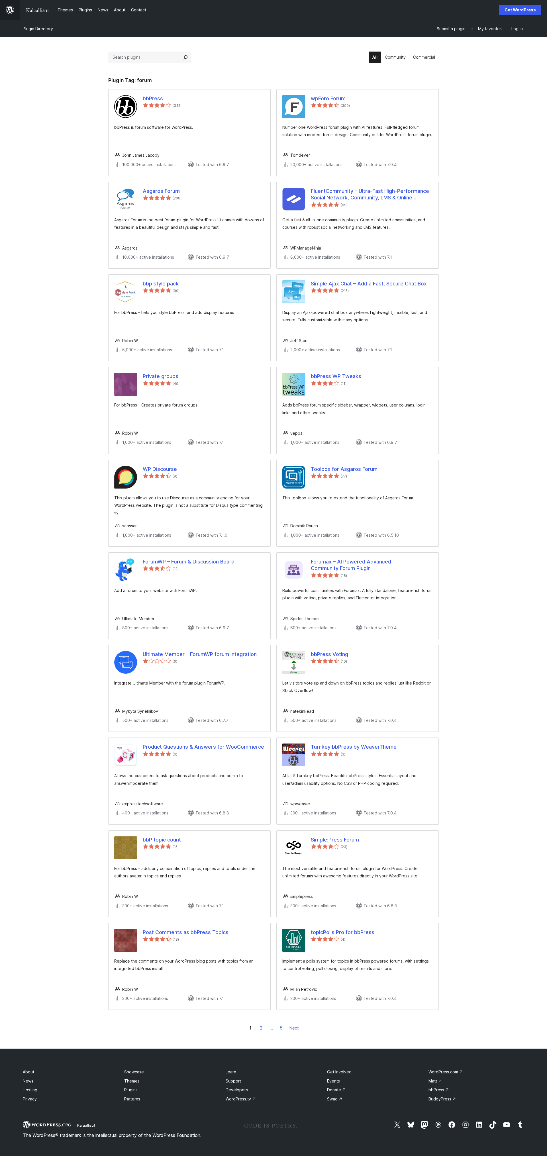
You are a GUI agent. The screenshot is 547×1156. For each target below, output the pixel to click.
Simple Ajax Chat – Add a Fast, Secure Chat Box (369, 284)
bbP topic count (162, 840)
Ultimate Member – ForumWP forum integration (200, 654)
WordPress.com (445, 1071)
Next (294, 1028)
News (28, 1081)
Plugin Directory (38, 28)
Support (233, 1081)
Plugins (131, 1089)
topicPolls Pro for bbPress (342, 932)
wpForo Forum (328, 98)
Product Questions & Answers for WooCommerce (203, 747)
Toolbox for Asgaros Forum (344, 469)
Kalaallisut (86, 1125)
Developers (237, 1089)
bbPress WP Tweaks (336, 376)
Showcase (134, 1071)
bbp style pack (161, 284)
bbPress (153, 98)
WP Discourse (160, 469)
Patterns (132, 1098)
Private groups (160, 376)
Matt (435, 1081)
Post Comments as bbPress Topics (185, 932)
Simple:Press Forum (335, 840)
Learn (231, 1071)
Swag (334, 1098)
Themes (132, 1081)
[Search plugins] (185, 57)
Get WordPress (520, 9)
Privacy (30, 1098)
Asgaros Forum (161, 191)
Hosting (30, 1089)
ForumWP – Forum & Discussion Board (188, 562)
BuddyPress (442, 1098)
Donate (336, 1089)
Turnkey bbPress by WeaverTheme (354, 747)
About (28, 1071)
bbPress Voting (329, 654)
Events (333, 1081)
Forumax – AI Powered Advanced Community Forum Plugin (351, 565)
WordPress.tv (241, 1098)
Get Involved (339, 1071)
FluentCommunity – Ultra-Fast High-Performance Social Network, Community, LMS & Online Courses (370, 194)
